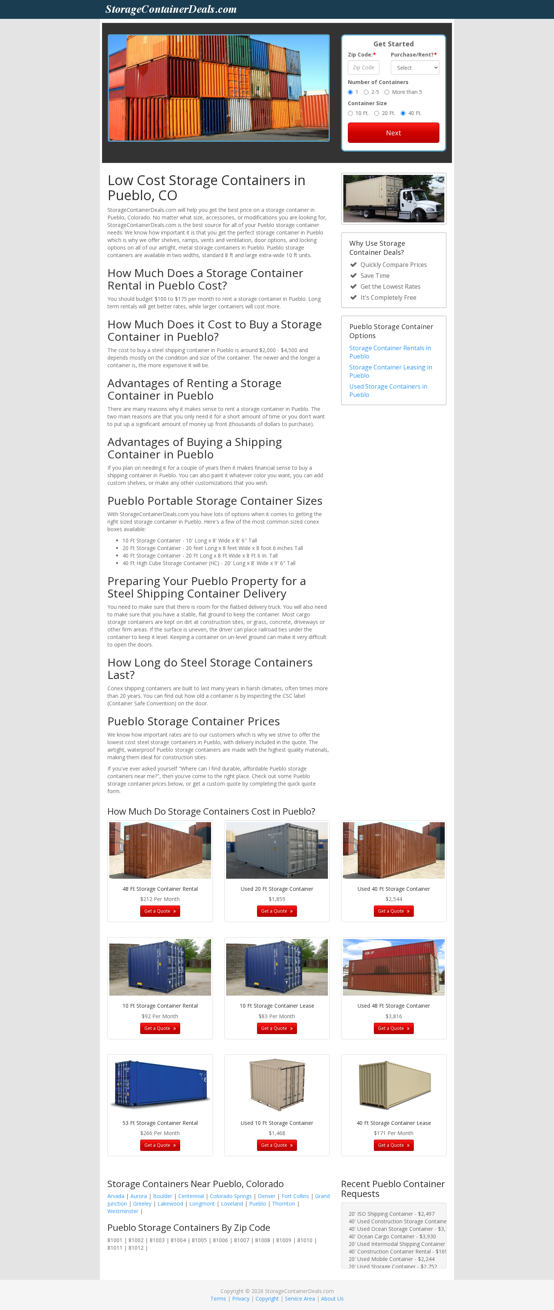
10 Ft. (362, 112)
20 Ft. (388, 112)
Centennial (191, 1196)
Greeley (142, 1203)
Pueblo (257, 1203)
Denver (266, 1196)
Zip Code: (362, 54)
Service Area (300, 1298)
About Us (332, 1298)
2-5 (375, 91)
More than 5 (407, 91)
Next (393, 132)
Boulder (162, 1196)
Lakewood (170, 1203)
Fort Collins (295, 1196)
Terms (218, 1298)
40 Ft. (415, 112)
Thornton (283, 1203)
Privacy (240, 1298)
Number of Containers (378, 82)
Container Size (367, 103)
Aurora (138, 1196)
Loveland (232, 1203)
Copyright (267, 1298)
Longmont (202, 1203)
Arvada (115, 1196)
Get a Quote (157, 911)
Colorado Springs (231, 1196)
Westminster (122, 1211)
